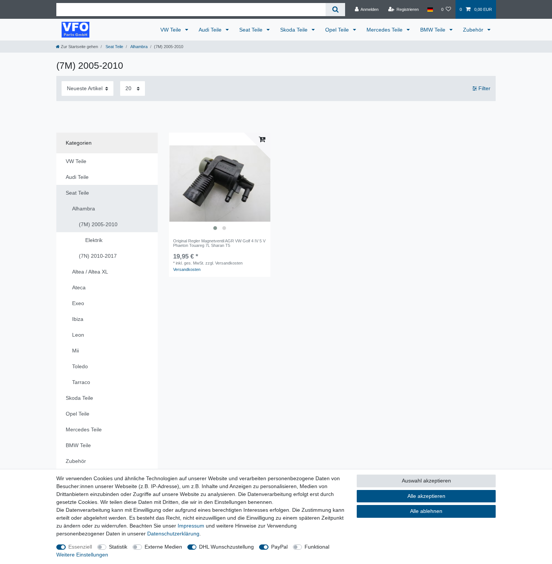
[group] (219, 183)
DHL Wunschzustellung (226, 547)
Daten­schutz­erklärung (173, 534)
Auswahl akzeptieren (426, 481)
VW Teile (171, 30)
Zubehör (474, 30)
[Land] (430, 9)
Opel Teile (337, 30)
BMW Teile (433, 30)
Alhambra (139, 46)
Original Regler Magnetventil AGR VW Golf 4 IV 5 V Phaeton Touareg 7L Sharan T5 (219, 243)
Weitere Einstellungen (82, 555)
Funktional (317, 547)
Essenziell (80, 547)
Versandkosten (187, 269)
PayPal (279, 547)
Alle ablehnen (426, 511)
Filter (483, 88)
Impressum (191, 526)
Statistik (118, 547)
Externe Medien (163, 547)
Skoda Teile (294, 30)
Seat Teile (251, 30)
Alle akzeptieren (426, 496)
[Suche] (335, 9)
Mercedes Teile (385, 30)
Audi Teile (211, 30)
